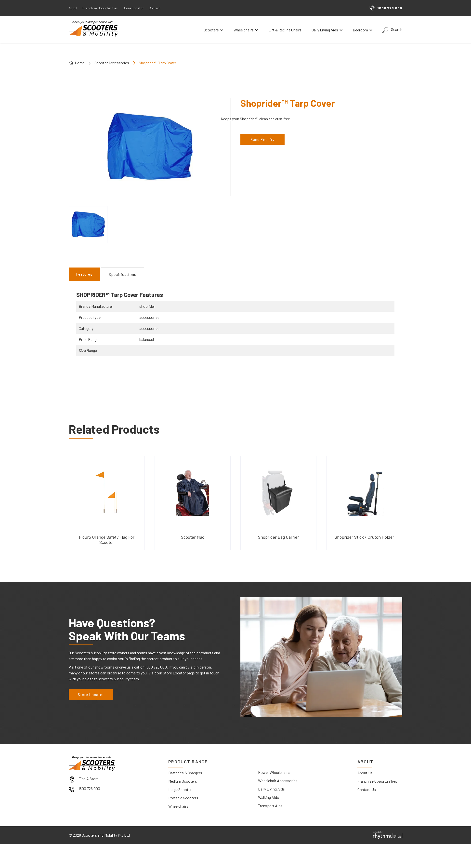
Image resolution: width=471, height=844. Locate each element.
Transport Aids (270, 805)
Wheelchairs (178, 806)
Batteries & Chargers (185, 772)
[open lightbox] (88, 224)
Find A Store (88, 778)
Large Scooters (181, 789)
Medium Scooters (182, 781)
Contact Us (366, 789)
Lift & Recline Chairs (284, 29)
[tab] (84, 274)
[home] (93, 29)
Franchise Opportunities (100, 8)
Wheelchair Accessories (278, 780)
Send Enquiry (262, 139)
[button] (214, 30)
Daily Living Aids (271, 789)
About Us (365, 772)
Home (80, 62)
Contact (155, 8)
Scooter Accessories (111, 62)
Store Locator (133, 8)
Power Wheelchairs (274, 772)
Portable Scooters (183, 797)
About (73, 8)
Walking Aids (268, 797)
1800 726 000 (89, 788)
